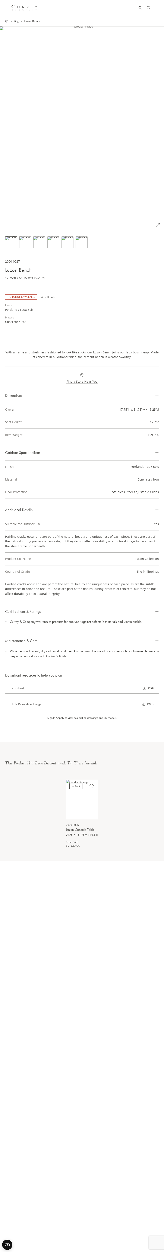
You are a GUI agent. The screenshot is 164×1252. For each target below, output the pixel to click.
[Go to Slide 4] (53, 242)
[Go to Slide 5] (67, 242)
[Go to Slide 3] (39, 242)
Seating (14, 21)
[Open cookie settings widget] (7, 1245)
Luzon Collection (147, 559)
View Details (48, 297)
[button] (82, 128)
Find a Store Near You (82, 381)
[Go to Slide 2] (25, 242)
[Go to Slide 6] (82, 242)
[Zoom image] (158, 225)
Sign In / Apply (55, 718)
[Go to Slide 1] (11, 242)
